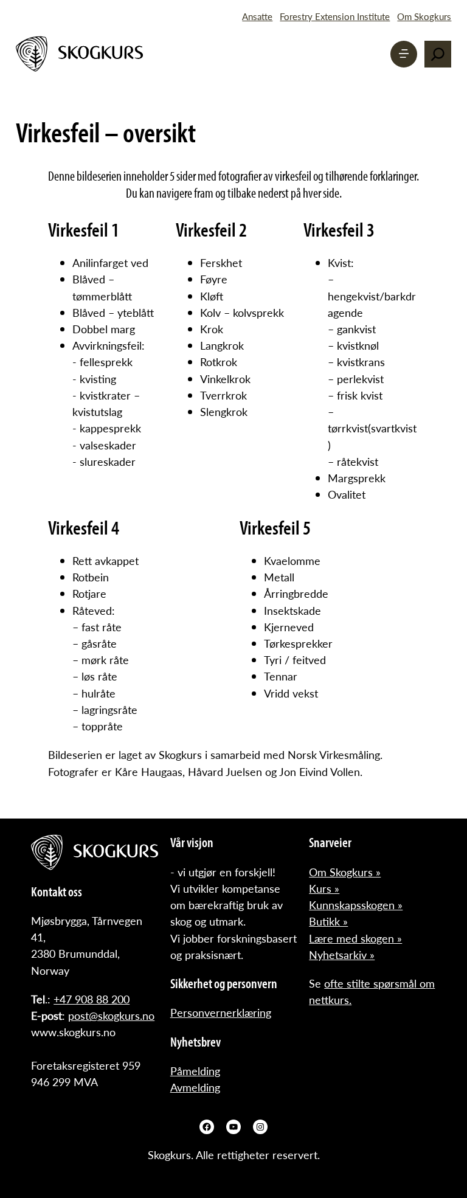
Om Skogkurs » (345, 871)
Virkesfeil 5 (275, 527)
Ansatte (257, 16)
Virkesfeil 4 (83, 527)
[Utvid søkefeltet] (437, 54)
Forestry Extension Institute (335, 16)
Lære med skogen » (355, 938)
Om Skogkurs (424, 16)
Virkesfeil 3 (339, 229)
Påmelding (195, 1070)
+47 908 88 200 (92, 998)
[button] (404, 54)
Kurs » (324, 888)
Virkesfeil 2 (211, 229)
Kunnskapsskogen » (356, 904)
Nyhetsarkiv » (342, 954)
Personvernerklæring (220, 1012)
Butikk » (328, 921)
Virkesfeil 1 (83, 229)
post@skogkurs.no (111, 1015)
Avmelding (195, 1087)
